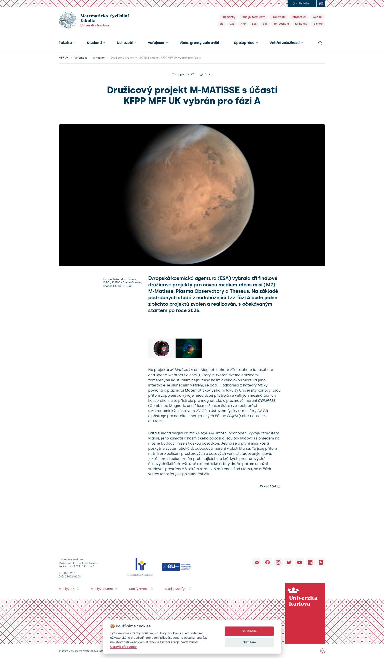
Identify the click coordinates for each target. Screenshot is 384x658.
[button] (67, 43)
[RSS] (320, 562)
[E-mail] (256, 562)
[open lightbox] (161, 348)
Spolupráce (244, 43)
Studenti (94, 43)
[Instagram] (278, 562)
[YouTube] (299, 562)
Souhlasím (249, 631)
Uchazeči (125, 43)
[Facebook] (267, 562)
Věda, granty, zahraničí (199, 43)
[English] (320, 3)
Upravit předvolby (123, 646)
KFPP (264, 486)
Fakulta (65, 43)
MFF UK (63, 57)
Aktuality (99, 57)
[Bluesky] (288, 562)
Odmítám (249, 642)
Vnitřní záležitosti (284, 43)
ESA (273, 486)
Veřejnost (156, 43)
